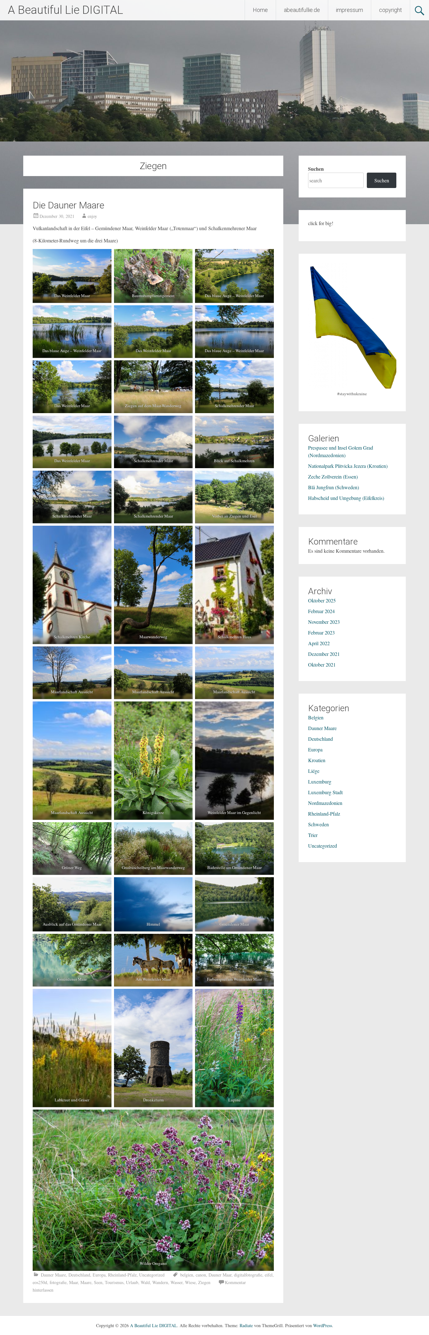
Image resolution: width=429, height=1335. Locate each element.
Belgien (315, 717)
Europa (99, 1275)
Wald (145, 1282)
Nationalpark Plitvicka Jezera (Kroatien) (348, 466)
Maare (85, 1282)
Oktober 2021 (322, 664)
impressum (349, 10)
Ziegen (204, 1282)
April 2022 (319, 643)
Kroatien (316, 760)
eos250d (40, 1282)
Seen (98, 1282)
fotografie (58, 1282)
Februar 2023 (321, 632)
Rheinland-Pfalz (122, 1275)
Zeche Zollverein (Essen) (333, 476)
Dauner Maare (53, 1275)
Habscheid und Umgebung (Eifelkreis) (346, 498)
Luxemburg (319, 781)
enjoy (92, 216)
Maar (73, 1282)
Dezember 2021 (324, 654)
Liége (313, 770)
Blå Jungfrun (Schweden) (333, 487)
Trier (313, 835)
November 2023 (324, 621)
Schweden (318, 824)
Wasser (176, 1282)
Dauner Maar (220, 1275)
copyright (390, 10)
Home (260, 10)
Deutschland (79, 1275)
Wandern (160, 1282)
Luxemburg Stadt (325, 792)
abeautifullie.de (302, 10)
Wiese (190, 1282)
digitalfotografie (248, 1275)
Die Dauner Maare (68, 205)
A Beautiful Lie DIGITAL (65, 10)
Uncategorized (152, 1275)
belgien (186, 1275)
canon (201, 1275)
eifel (269, 1275)
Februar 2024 (321, 611)
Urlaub (132, 1282)
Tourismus (114, 1282)
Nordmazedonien (325, 803)
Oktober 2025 (322, 600)
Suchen (316, 168)
